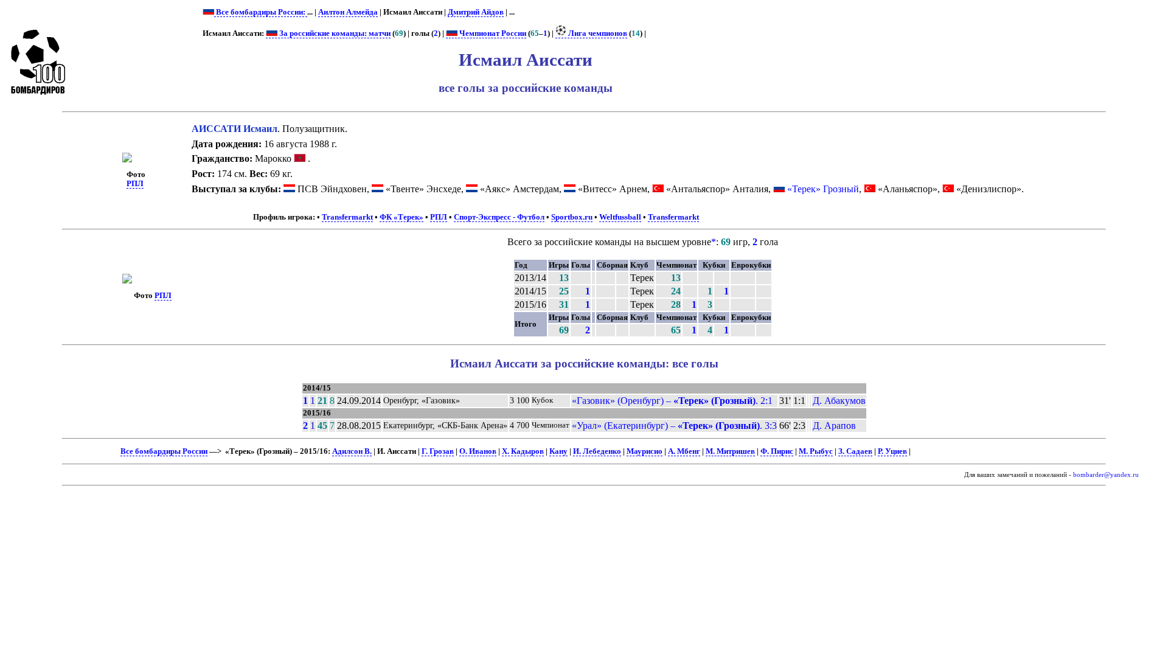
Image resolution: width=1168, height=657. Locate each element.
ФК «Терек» (401, 217)
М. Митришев (730, 451)
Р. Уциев (892, 451)
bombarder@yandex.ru (1106, 474)
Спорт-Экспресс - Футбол (499, 217)
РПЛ (135, 183)
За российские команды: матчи (334, 33)
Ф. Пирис (776, 451)
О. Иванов (477, 451)
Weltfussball (620, 217)
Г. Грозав (438, 451)
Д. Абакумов (839, 400)
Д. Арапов (834, 425)
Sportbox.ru (572, 217)
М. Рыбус (816, 451)
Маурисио (644, 451)
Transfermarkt (347, 217)
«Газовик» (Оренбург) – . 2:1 (672, 400)
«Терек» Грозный (823, 189)
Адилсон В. (352, 451)
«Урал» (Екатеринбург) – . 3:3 (674, 425)
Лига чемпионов (596, 33)
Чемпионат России (491, 33)
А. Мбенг (684, 451)
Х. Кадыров (523, 451)
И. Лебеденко (597, 451)
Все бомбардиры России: (260, 12)
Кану (558, 451)
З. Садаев (855, 451)
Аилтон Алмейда (348, 12)
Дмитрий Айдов (476, 12)
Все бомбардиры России (163, 451)
